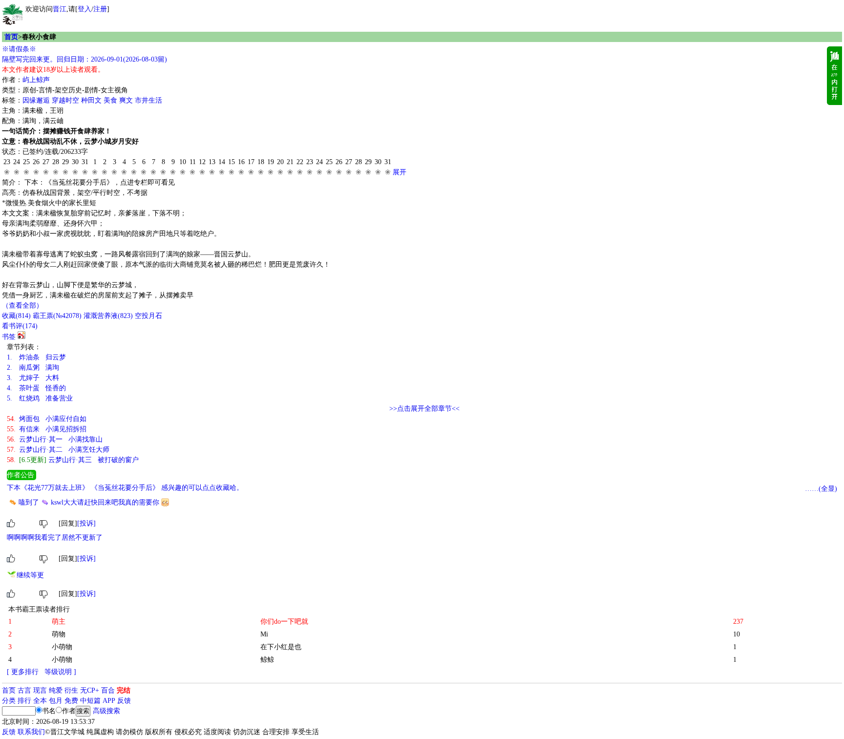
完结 (123, 690)
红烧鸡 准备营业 (40, 398)
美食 (110, 100)
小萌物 (62, 647)
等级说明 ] (60, 672)
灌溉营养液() (108, 315)
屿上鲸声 (36, 80)
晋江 (59, 9)
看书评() (20, 326)
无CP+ (89, 690)
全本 (40, 700)
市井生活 (148, 100)
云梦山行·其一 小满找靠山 (55, 439)
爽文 (126, 100)
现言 (40, 690)
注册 (100, 9)
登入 (84, 9)
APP (109, 700)
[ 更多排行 (23, 672)
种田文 (91, 100)
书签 (9, 336)
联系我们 (31, 732)
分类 (9, 700)
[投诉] (86, 523)
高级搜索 (106, 711)
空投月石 (148, 315)
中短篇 (90, 700)
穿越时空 (65, 100)
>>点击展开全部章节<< (424, 408)
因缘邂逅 (36, 100)
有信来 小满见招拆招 (46, 429)
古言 (24, 690)
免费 (71, 700)
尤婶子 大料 (33, 377)
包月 (56, 700)
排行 (24, 700)
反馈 (124, 700)
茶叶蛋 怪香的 (36, 388)
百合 (108, 690)
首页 (11, 37)
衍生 (71, 690)
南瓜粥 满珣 (33, 367)
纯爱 (56, 690)
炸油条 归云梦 (36, 357)
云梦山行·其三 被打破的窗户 (73, 460)
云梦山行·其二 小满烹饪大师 (58, 449)
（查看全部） (22, 305)
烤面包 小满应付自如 (46, 418)
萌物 (58, 634)
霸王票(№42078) (57, 315)
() (16, 315)
